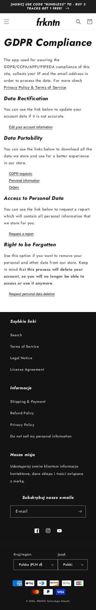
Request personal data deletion (32, 294)
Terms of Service (24, 346)
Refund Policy (22, 413)
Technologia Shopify (58, 601)
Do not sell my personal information (41, 436)
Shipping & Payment (28, 401)
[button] (6, 21)
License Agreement (27, 369)
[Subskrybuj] (80, 511)
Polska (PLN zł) (30, 564)
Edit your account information (30, 127)
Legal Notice (21, 357)
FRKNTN (41, 601)
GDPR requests (20, 174)
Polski (67, 564)
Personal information (24, 181)
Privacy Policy (22, 424)
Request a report (21, 234)
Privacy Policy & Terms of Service (35, 87)
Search (16, 335)
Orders (14, 187)
